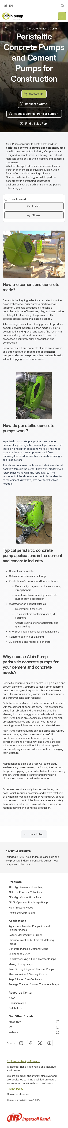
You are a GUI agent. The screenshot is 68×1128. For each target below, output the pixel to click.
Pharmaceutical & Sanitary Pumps (28, 974)
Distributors (15, 1008)
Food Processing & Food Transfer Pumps (32, 958)
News (12, 997)
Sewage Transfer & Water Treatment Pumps (34, 984)
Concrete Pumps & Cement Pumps (28, 948)
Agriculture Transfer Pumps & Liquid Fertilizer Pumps (29, 928)
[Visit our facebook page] (30, 1043)
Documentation (17, 1002)
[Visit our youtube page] (49, 1043)
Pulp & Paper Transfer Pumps (26, 979)
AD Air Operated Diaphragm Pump (28, 902)
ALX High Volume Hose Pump (25, 897)
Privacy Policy (15, 1088)
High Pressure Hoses (21, 907)
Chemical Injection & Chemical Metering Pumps (31, 942)
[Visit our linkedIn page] (21, 1043)
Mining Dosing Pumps (21, 964)
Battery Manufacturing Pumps (25, 934)
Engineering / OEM (19, 953)
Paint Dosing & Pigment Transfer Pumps (31, 969)
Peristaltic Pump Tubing (22, 912)
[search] (62, 6)
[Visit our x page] (40, 1043)
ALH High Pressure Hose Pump (26, 887)
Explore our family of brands (23, 1061)
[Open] (62, 16)
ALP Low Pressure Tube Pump (26, 892)
